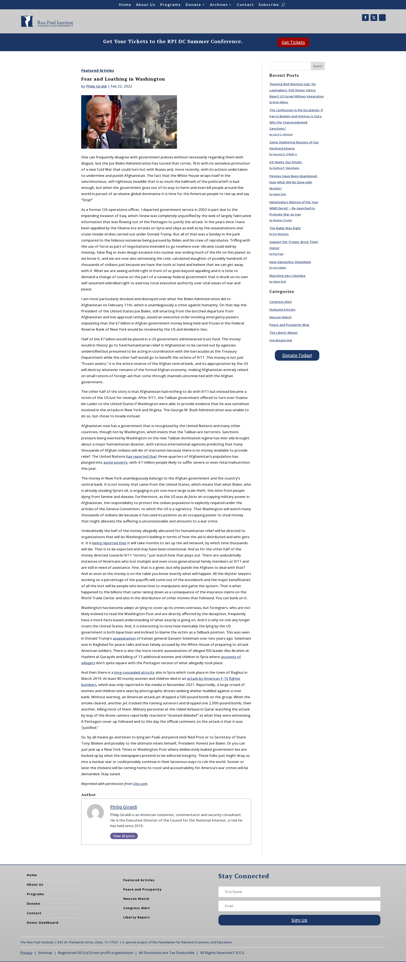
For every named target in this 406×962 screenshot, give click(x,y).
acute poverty (115, 462)
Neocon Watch (280, 317)
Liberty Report (136, 917)
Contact (245, 5)
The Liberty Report (283, 332)
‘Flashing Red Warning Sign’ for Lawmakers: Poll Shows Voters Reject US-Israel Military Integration (296, 90)
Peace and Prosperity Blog (289, 325)
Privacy (26, 952)
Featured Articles (97, 70)
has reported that (141, 456)
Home (125, 5)
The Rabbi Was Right (285, 228)
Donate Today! (297, 355)
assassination (124, 638)
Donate (193, 5)
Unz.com (140, 783)
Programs (170, 5)
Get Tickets (293, 42)
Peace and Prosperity (142, 889)
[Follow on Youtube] (382, 17)
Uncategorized (280, 340)
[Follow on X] (373, 17)
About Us (145, 5)
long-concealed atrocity (134, 672)
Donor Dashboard (42, 922)
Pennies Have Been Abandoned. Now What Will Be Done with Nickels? (293, 182)
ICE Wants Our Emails (286, 162)
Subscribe (269, 5)
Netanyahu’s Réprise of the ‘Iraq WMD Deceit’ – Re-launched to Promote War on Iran (293, 208)
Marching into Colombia (287, 275)
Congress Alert (280, 302)
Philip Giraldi (96, 86)
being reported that (109, 542)
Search (317, 66)
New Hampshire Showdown (290, 262)
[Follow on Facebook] (365, 17)
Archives (219, 5)
